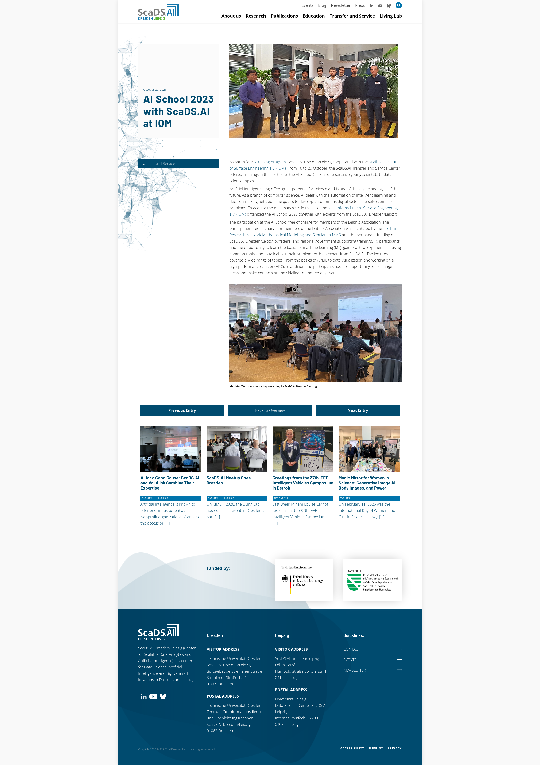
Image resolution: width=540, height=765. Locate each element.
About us (231, 16)
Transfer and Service (352, 16)
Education (314, 16)
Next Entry (358, 410)
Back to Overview (270, 410)
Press (360, 5)
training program (271, 161)
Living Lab (391, 16)
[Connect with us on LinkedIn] (144, 696)
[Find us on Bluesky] (163, 696)
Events (307, 5)
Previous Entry (182, 410)
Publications (284, 16)
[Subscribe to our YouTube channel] (153, 696)
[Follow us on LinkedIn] (372, 5)
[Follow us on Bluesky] (389, 5)
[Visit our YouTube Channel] (380, 5)
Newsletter (341, 5)
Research (256, 16)
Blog (322, 5)
